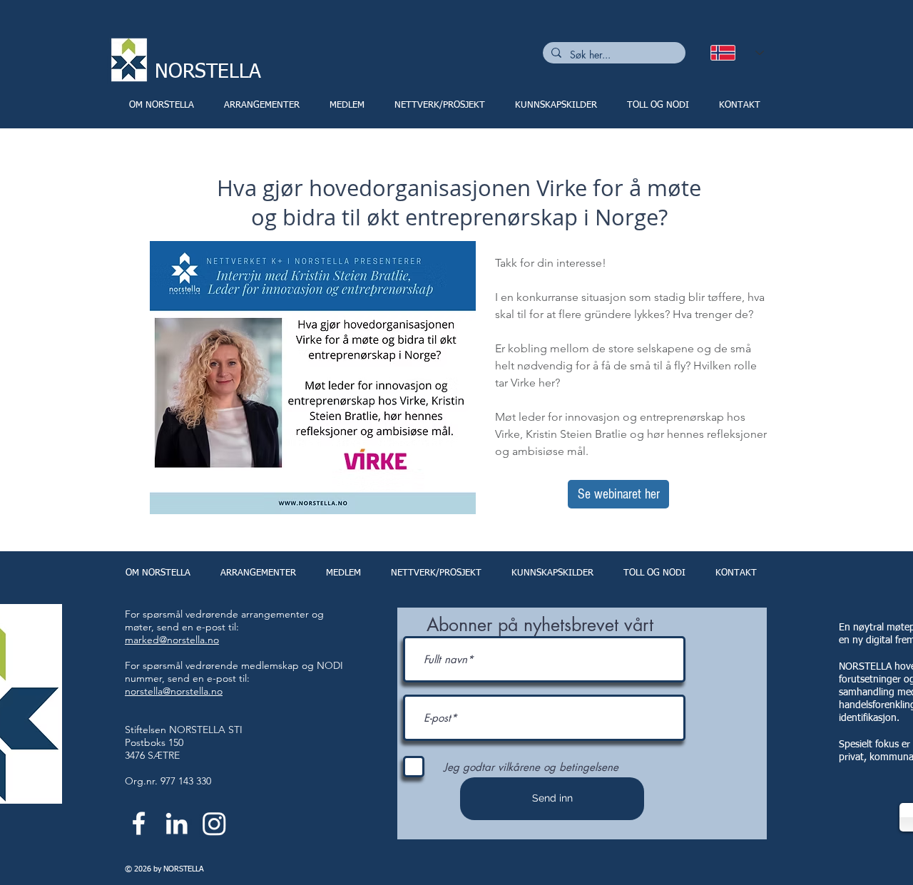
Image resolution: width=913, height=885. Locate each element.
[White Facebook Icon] (138, 823)
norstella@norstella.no (174, 691)
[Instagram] (214, 823)
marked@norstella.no (172, 639)
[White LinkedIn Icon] (176, 823)
